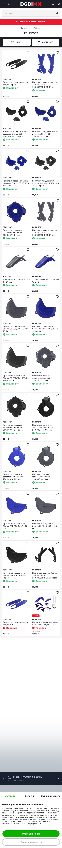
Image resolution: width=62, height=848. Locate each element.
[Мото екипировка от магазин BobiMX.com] (22, 28)
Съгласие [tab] (10, 796)
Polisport (37, 28)
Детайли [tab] (29, 796)
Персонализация (29, 842)
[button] (58, 778)
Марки (28, 28)
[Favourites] (53, 4)
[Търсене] (57, 13)
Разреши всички (31, 834)
